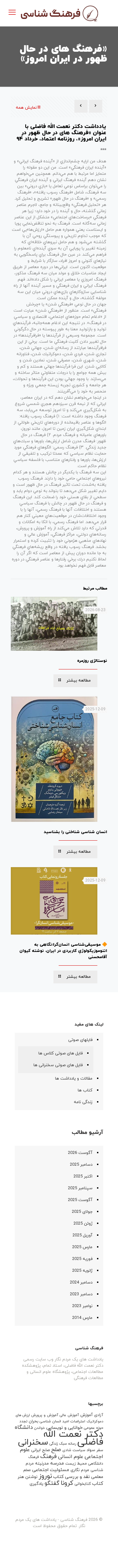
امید (65, 1421)
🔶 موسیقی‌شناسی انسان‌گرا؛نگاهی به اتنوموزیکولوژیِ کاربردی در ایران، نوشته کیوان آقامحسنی (63, 951)
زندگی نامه (83, 1102)
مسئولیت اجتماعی (50, 1470)
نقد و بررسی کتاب (71, 1477)
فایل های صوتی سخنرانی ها (58, 1065)
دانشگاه (24, 1427)
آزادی (98, 1415)
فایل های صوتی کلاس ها (60, 1053)
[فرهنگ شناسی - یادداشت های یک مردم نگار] (59, 13)
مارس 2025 (82, 1247)
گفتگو (52, 1483)
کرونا (67, 1483)
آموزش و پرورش (44, 1415)
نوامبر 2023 (82, 1306)
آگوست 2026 (80, 1153)
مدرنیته (42, 1464)
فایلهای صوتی (80, 1040)
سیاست (78, 1450)
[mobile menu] (12, 13)
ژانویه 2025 (82, 1271)
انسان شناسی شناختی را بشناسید (75, 832)
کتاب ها (85, 1090)
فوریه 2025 (82, 1259)
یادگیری (36, 1484)
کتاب (97, 1483)
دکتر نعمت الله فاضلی (73, 1438)
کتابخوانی (82, 1483)
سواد (91, 1450)
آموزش (86, 1415)
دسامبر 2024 (81, 1282)
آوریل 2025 (82, 1235)
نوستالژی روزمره (92, 661)
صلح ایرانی (40, 1450)
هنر (21, 1477)
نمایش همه (26, 108)
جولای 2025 (82, 1212)
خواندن (39, 1428)
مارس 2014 (82, 1318)
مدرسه (57, 1463)
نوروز (45, 1476)
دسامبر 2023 (81, 1294)
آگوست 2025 (80, 1200)
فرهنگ (48, 1456)
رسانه (72, 1443)
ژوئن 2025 (82, 1224)
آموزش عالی (69, 1415)
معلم (27, 1470)
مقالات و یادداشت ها (73, 1079)
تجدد (23, 1421)
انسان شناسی (50, 1421)
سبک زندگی (58, 1443)
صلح (56, 1450)
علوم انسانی (70, 1456)
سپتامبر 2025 (80, 1188)
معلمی (97, 1477)
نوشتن (31, 1477)
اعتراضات (77, 1421)
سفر (99, 1450)
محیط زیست (76, 1463)
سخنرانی (33, 1442)
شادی (66, 1450)
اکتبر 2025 (82, 1176)
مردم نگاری (79, 1470)
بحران (33, 1421)
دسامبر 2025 (81, 1165)
